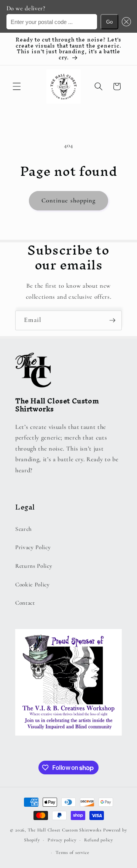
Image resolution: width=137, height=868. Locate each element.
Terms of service (72, 852)
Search (23, 529)
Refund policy (98, 840)
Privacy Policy (33, 547)
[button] (124, 22)
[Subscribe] (112, 320)
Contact (25, 602)
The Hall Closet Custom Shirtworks (65, 830)
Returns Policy (33, 565)
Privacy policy (62, 840)
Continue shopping (68, 200)
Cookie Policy (32, 584)
